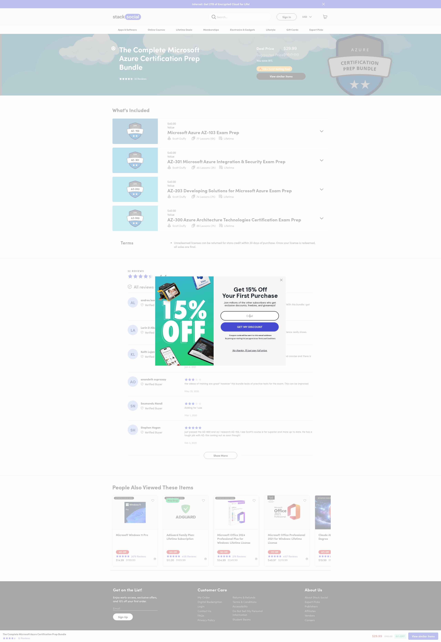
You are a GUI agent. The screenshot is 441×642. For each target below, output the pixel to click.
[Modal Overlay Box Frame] (220, 321)
